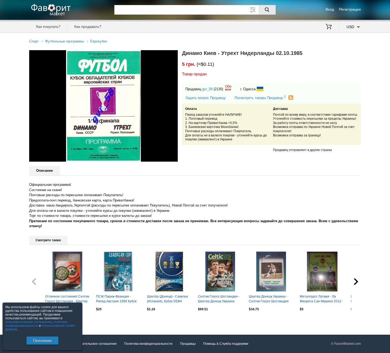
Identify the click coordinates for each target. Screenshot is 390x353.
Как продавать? (87, 26)
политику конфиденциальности (36, 324)
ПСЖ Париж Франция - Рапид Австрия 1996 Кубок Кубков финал (116, 299)
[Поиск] (267, 10)
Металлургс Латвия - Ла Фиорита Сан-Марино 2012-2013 (321, 299)
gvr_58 (207, 89)
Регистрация (350, 9)
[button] (173, 55)
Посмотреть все (41, 320)
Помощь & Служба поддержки (225, 344)
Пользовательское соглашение (93, 344)
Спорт (34, 41)
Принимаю (42, 340)
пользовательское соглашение (28, 322)
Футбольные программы (64, 41)
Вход (330, 9)
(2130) (218, 89)
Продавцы (188, 344)
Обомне (228, 88)
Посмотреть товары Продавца (260, 97)
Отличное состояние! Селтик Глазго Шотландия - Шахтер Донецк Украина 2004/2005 (67, 299)
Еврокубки (98, 41)
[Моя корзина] (328, 27)
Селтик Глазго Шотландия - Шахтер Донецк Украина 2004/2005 (219, 299)
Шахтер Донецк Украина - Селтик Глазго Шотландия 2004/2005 (269, 299)
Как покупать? (48, 26)
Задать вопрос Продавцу (205, 98)
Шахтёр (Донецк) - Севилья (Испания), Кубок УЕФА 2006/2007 (167, 299)
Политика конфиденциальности (148, 344)
